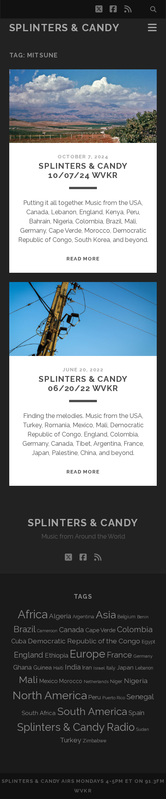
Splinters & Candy (64, 28)
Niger (116, 681)
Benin (143, 616)
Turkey (70, 740)
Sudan (142, 729)
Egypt (148, 642)
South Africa (39, 713)
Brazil (25, 629)
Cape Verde (100, 630)
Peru (94, 697)
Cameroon (47, 630)
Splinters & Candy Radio (76, 727)
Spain (136, 713)
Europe (87, 654)
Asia (106, 615)
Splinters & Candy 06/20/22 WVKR (83, 383)
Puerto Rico (113, 697)
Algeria (60, 616)
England (28, 655)
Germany (143, 656)
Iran (87, 667)
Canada (71, 630)
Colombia (134, 629)
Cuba (18, 641)
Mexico (48, 681)
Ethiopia (56, 655)
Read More (83, 259)
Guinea (42, 667)
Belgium (126, 616)
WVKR (82, 791)
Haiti (58, 668)
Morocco (70, 681)
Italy (110, 668)
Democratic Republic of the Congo (84, 641)
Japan (125, 667)
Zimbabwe (94, 741)
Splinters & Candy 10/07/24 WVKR (83, 170)
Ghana (22, 667)
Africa (32, 614)
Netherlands (96, 681)
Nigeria (135, 680)
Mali (28, 679)
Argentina (83, 616)
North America (49, 695)
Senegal (140, 696)
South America (92, 711)
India (73, 667)
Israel (99, 668)
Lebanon (144, 668)
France (119, 655)
